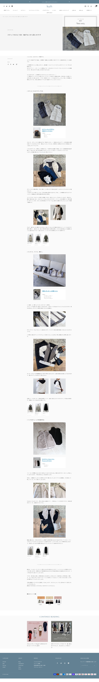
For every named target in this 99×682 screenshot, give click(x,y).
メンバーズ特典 (37, 663)
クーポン (54, 10)
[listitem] (10, 64)
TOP (4, 16)
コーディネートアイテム (34, 10)
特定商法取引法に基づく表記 (39, 665)
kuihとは (81, 10)
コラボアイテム (45, 10)
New (4, 663)
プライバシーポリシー (38, 667)
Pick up (4, 665)
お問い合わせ (49, 12)
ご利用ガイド (89, 10)
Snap (19, 667)
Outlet (4, 667)
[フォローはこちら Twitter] (6, 6)
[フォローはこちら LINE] (12, 6)
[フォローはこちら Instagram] (9, 6)
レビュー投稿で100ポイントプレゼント (49, 1)
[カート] (95, 6)
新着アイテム (7, 10)
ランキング (15, 10)
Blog (7, 16)
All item (4, 661)
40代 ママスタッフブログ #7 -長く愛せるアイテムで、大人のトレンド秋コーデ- (61, 645)
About (19, 668)
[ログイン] (91, 6)
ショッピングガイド (38, 661)
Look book (20, 665)
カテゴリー (23, 10)
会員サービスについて (64, 10)
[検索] (88, 6)
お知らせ (74, 10)
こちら (42, 152)
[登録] (94, 665)
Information (21, 663)
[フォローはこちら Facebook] (4, 6)
